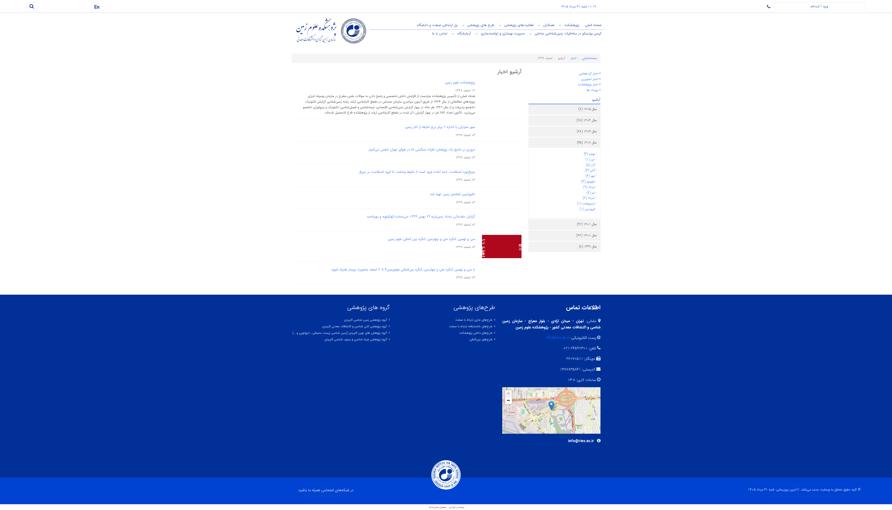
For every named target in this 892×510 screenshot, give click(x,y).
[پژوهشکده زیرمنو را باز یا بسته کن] (560, 25)
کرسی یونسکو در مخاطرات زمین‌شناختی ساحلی (568, 33)
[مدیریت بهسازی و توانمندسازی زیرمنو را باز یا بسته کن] (477, 34)
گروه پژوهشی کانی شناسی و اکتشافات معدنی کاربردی (354, 326)
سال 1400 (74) (586, 235)
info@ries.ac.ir (557, 338)
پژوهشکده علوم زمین (460, 82)
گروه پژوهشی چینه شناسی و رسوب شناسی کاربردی (356, 339)
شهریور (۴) (588, 181)
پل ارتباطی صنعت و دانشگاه (437, 25)
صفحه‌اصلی (589, 58)
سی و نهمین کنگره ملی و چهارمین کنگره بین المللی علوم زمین (431, 239)
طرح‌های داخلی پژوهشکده (475, 332)
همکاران (548, 25)
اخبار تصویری (589, 79)
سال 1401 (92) (587, 224)
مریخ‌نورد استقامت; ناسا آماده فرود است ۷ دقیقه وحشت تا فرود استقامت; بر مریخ (417, 172)
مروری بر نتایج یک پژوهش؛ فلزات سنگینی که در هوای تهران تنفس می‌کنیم (422, 149)
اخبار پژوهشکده (588, 84)
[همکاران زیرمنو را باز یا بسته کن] (539, 25)
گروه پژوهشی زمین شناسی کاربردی (365, 319)
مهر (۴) (590, 175)
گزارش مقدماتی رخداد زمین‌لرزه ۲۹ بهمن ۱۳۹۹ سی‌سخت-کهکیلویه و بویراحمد (421, 216)
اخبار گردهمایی (588, 73)
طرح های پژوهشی (480, 25)
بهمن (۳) (589, 153)
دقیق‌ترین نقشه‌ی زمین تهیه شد (452, 194)
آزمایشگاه (464, 33)
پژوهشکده (571, 25)
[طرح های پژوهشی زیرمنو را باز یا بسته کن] (463, 25)
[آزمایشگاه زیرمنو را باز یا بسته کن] (453, 34)
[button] (551, 405)
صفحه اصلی (593, 25)
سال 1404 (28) (587, 120)
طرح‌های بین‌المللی (480, 339)
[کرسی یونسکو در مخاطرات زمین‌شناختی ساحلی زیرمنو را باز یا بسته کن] (530, 34)
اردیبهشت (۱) (586, 203)
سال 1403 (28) (587, 131)
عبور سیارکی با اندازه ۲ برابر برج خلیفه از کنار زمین (440, 127)
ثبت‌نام (815, 6)
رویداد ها (592, 90)
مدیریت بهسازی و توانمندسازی (503, 33)
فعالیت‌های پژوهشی (518, 25)
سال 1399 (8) (588, 246)
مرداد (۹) (589, 187)
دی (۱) (590, 159)
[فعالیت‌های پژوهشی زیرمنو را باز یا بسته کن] (500, 25)
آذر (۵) (590, 164)
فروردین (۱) (587, 209)
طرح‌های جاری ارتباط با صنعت (473, 319)
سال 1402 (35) (587, 142)
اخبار (573, 58)
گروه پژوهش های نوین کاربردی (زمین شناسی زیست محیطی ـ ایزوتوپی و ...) (339, 332)
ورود (825, 6)
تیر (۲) (591, 192)
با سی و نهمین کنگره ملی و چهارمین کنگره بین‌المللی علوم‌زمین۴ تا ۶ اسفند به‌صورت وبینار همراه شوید (403, 269)
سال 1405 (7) (587, 109)
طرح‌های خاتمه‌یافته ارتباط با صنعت (470, 326)
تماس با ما (439, 33)
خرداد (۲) (589, 197)
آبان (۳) (590, 170)
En (96, 7)
